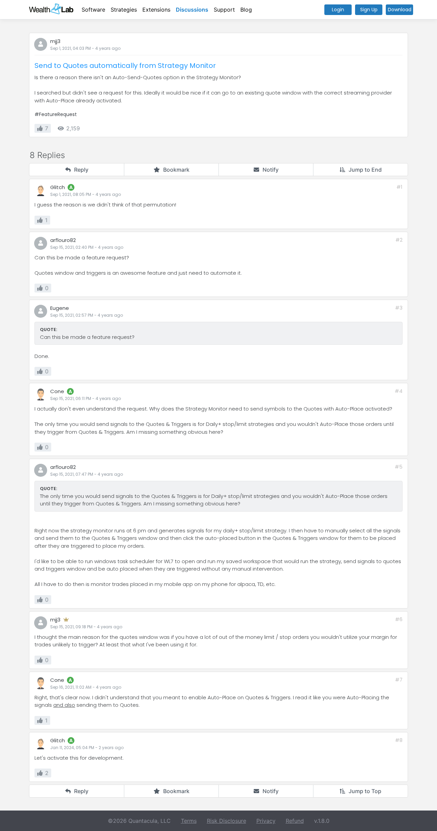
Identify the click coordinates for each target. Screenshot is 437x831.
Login (338, 9)
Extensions (156, 9)
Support (224, 9)
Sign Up (369, 9)
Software (93, 9)
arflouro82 (63, 240)
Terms (189, 820)
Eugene (59, 308)
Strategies (124, 9)
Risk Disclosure (226, 820)
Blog (246, 9)
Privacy (266, 820)
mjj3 (55, 41)
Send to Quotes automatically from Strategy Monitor (125, 65)
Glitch (57, 187)
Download (399, 9)
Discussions (192, 9)
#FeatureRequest (55, 114)
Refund (295, 820)
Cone (57, 391)
